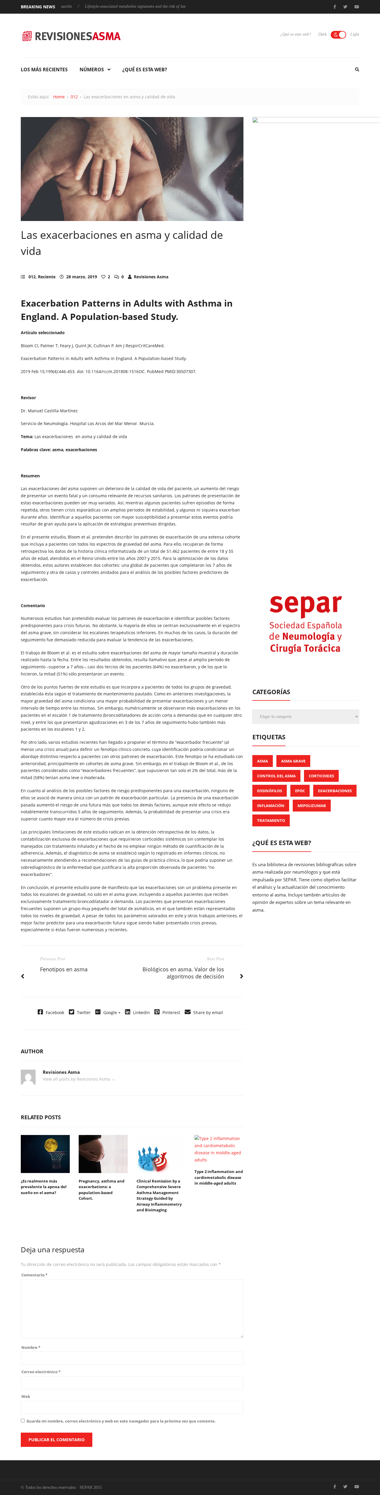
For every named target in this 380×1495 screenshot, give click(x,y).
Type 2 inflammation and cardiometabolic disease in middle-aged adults (218, 1177)
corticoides (321, 776)
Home (59, 97)
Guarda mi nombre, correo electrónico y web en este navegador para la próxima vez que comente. (121, 1421)
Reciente (47, 277)
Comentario (34, 1275)
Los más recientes (44, 69)
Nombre (30, 1347)
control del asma (276, 776)
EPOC (300, 790)
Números (92, 69)
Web (25, 1396)
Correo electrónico (41, 1371)
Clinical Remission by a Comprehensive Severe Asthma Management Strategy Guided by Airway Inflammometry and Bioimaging (159, 1195)
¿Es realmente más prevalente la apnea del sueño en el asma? (43, 1186)
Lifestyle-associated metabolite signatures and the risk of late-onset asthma (123, 6)
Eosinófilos (269, 790)
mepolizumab (311, 805)
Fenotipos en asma (64, 969)
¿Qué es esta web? (295, 34)
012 (74, 97)
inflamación (270, 805)
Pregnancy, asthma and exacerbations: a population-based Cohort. (101, 1189)
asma (262, 761)
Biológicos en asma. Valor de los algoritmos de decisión (183, 973)
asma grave (293, 761)
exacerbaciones (335, 790)
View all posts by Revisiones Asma (79, 1079)
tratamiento (271, 820)
